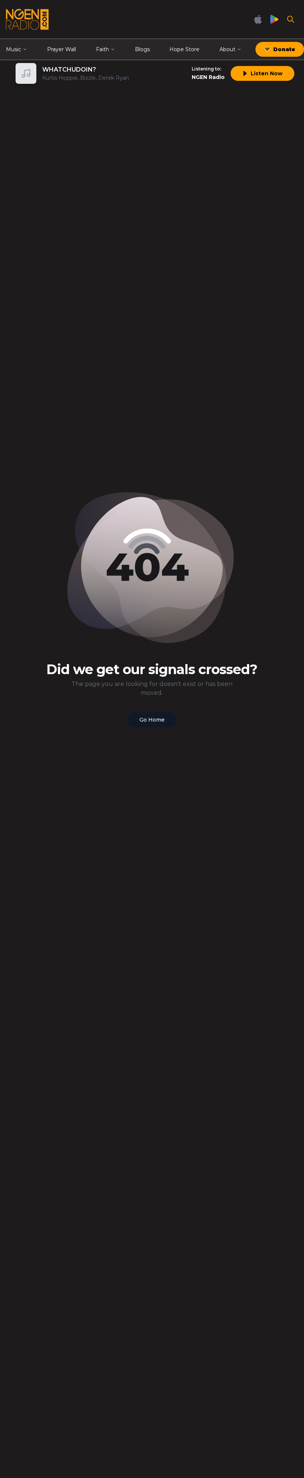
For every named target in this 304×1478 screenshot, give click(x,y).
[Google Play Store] (274, 19)
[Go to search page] (290, 19)
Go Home (152, 719)
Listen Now (266, 73)
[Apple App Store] (258, 19)
